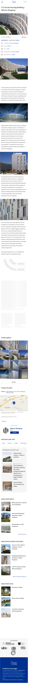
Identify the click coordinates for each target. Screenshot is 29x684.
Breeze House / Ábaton (18, 598)
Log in (25, 1)
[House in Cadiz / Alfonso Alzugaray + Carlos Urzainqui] (5, 549)
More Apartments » (22, 534)
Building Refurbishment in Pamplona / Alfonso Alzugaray (19, 558)
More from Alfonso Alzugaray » (20, 576)
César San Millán (15, 52)
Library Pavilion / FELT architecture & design (18, 484)
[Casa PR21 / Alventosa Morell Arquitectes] (5, 613)
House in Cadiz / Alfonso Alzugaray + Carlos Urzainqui (18, 547)
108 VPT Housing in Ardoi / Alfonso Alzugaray (19, 568)
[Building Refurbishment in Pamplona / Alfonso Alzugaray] (5, 559)
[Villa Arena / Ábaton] (5, 591)
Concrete (10, 443)
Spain (17, 40)
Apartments (4, 40)
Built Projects (24, 443)
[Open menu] (2, 2)
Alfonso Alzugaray (14, 43)
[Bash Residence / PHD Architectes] (5, 528)
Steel (3, 443)
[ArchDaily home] (14, 2)
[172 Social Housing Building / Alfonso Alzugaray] (13, 345)
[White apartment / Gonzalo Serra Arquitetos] (5, 506)
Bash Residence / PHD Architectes (18, 525)
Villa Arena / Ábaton (17, 587)
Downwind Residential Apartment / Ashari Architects (18, 515)
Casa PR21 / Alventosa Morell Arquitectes (18, 610)
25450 (8, 46)
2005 (8, 49)
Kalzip (13, 54)
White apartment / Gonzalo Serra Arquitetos (19, 504)
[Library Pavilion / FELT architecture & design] (7, 486)
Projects (16, 443)
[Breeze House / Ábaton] (5, 602)
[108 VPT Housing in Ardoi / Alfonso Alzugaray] (5, 570)
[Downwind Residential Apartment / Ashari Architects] (5, 517)
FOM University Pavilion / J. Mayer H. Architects (19, 455)
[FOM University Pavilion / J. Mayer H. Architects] (7, 457)
